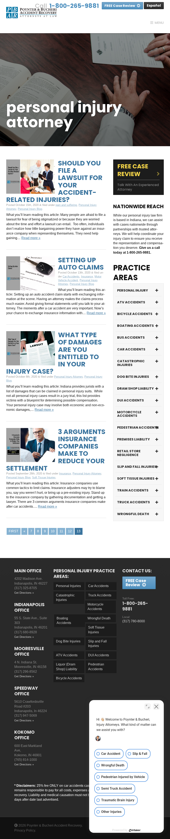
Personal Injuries (68, 586)
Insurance (87, 276)
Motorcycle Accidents (129, 414)
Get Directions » (24, 592)
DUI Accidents (130, 400)
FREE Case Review (120, 5)
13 (78, 531)
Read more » (30, 238)
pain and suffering (66, 205)
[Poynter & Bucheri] (31, 12)
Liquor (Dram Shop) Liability (66, 667)
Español (154, 5)
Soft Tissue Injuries (44, 477)
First (13, 531)
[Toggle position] (147, 706)
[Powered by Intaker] (135, 830)
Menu (159, 22)
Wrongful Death (133, 514)
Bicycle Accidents (134, 313)
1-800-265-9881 (74, 6)
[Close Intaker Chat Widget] (156, 706)
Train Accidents (132, 490)
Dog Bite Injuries (133, 376)
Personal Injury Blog (30, 208)
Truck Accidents (133, 502)
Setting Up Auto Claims (81, 263)
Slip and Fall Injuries (136, 466)
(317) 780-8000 (133, 621)
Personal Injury (132, 290)
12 (70, 531)
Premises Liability (133, 439)
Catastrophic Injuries (131, 363)
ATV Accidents (131, 302)
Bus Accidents (131, 337)
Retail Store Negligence (129, 453)
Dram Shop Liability (135, 388)
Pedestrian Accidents (138, 427)
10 (53, 531)
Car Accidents (71, 276)
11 (61, 531)
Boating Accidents (135, 325)
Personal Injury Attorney (68, 376)
